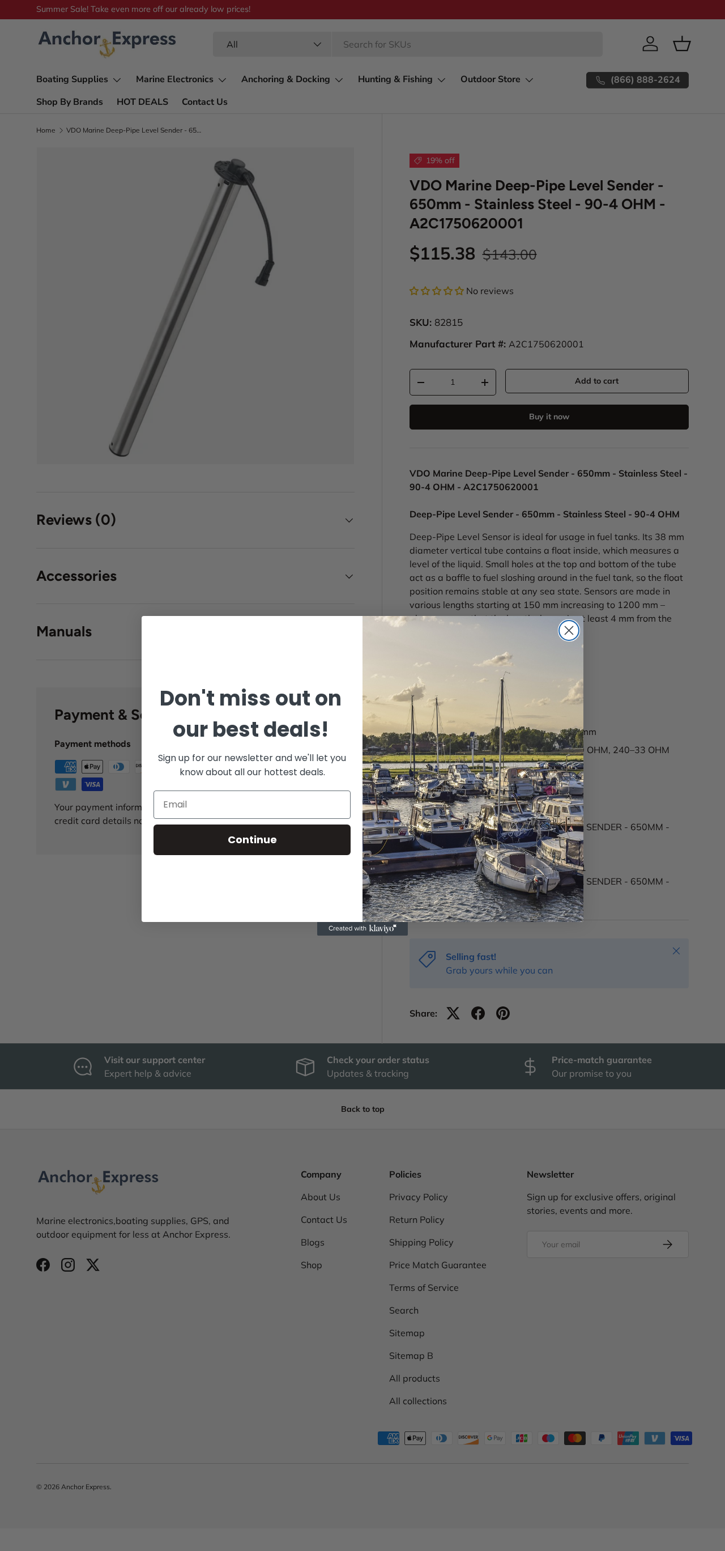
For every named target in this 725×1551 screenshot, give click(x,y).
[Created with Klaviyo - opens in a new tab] (362, 929)
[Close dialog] (569, 630)
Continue (252, 839)
